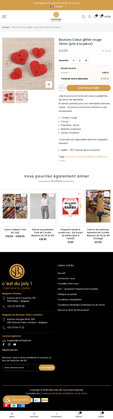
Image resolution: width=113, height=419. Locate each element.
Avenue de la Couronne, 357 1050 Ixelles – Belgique (21, 299)
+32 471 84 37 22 (15, 327)
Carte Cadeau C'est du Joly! (15, 231)
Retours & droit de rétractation (73, 310)
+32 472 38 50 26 (16, 306)
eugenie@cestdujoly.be (19, 340)
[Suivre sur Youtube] (14, 344)
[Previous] (7, 64)
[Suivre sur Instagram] (9, 344)
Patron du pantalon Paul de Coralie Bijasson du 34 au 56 (42, 232)
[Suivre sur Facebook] (3, 344)
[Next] (49, 64)
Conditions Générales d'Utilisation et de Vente (81, 304)
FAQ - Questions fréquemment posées (78, 288)
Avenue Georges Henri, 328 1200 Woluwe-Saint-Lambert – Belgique (27, 321)
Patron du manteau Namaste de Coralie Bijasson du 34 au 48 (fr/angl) (98, 234)
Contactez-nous (66, 278)
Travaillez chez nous (68, 283)
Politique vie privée (67, 294)
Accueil (5, 27)
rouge (62, 160)
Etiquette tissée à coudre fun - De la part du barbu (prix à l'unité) (70, 234)
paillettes (102, 156)
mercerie (80, 156)
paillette (91, 156)
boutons (69, 156)
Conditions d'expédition (70, 299)
